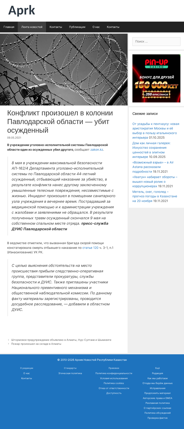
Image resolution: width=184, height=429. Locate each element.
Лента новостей (31, 27)
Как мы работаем (158, 378)
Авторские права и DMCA (157, 398)
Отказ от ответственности (114, 388)
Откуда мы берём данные (157, 383)
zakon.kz (96, 149)
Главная (9, 27)
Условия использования (114, 378)
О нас (96, 27)
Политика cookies (114, 383)
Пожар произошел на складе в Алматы (36, 343)
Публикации (77, 27)
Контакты (56, 27)
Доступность (113, 393)
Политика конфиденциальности (113, 373)
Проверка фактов (157, 418)
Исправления (157, 388)
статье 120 (90, 248)
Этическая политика (70, 373)
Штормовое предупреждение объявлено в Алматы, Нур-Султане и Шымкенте (61, 339)
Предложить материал (157, 393)
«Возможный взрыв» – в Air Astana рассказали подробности (153, 167)
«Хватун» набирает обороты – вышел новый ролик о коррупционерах (154, 181)
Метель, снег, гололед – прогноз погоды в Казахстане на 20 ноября (154, 196)
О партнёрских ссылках (157, 408)
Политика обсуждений (157, 413)
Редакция (157, 373)
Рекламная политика (158, 403)
